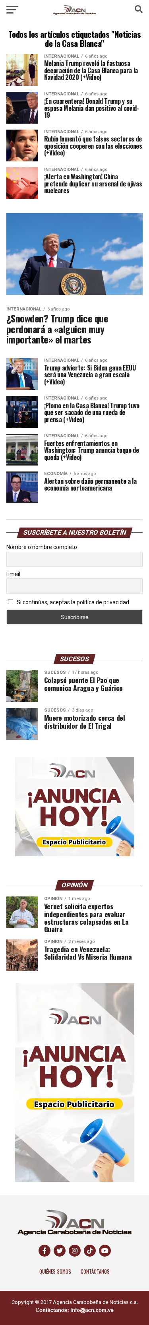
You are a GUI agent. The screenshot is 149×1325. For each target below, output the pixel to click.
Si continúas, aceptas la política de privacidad (72, 602)
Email (13, 574)
